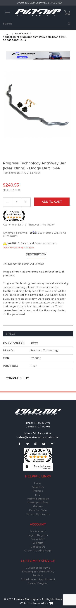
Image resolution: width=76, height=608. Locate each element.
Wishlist (38, 543)
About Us (38, 487)
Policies (38, 491)
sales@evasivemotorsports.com (38, 437)
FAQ (38, 495)
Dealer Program (38, 583)
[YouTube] (45, 445)
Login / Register (38, 535)
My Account (38, 531)
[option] (38, 55)
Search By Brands (38, 514)
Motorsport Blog (38, 502)
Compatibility (17, 378)
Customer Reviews (38, 567)
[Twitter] (29, 445)
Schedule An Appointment (38, 579)
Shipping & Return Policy (38, 571)
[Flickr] (53, 445)
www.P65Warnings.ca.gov (18, 247)
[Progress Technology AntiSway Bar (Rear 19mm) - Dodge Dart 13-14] (38, 104)
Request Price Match (41, 224)
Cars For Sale (38, 510)
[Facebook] (21, 445)
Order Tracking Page (37, 550)
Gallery (38, 506)
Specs (10, 334)
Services (38, 575)
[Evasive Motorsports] (38, 12)
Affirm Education (38, 498)
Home (38, 483)
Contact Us (38, 546)
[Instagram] (37, 445)
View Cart (37, 539)
